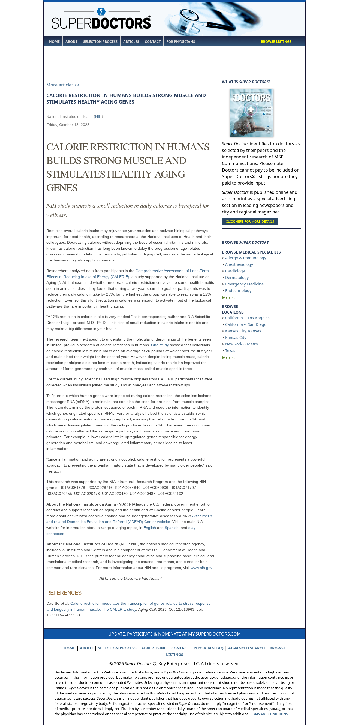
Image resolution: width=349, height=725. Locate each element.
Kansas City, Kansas (243, 330)
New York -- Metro (241, 344)
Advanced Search (246, 648)
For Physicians (180, 41)
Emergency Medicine (244, 284)
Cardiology (235, 270)
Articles (131, 41)
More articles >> (63, 85)
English (149, 527)
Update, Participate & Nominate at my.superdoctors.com (174, 634)
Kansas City (235, 337)
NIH (98, 116)
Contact (153, 41)
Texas (230, 350)
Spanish (172, 527)
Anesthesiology (239, 264)
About (71, 41)
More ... (229, 297)
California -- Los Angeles (247, 317)
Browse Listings (276, 41)
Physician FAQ (209, 648)
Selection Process (100, 41)
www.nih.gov (201, 567)
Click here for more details (250, 221)
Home (54, 41)
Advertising (154, 648)
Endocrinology (238, 290)
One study (160, 345)
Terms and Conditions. (269, 714)
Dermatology (237, 277)
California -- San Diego (245, 324)
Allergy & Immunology (245, 257)
